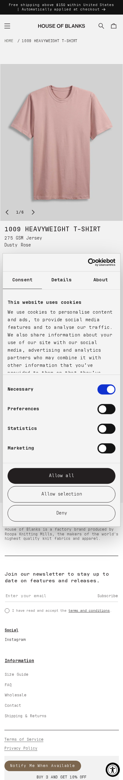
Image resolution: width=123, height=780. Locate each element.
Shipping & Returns (25, 716)
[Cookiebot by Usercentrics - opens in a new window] (88, 262)
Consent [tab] (22, 280)
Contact (13, 706)
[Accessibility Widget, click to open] (113, 770)
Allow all (61, 475)
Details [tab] (61, 280)
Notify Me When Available (42, 766)
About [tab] (100, 280)
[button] (7, 26)
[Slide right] (33, 212)
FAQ (8, 685)
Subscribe (107, 596)
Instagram (15, 640)
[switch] (106, 409)
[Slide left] (7, 212)
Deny (61, 513)
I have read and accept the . (62, 610)
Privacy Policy (21, 748)
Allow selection (61, 494)
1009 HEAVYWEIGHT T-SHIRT (50, 41)
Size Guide (16, 675)
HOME (9, 41)
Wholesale (15, 695)
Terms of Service (24, 740)
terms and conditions (89, 610)
